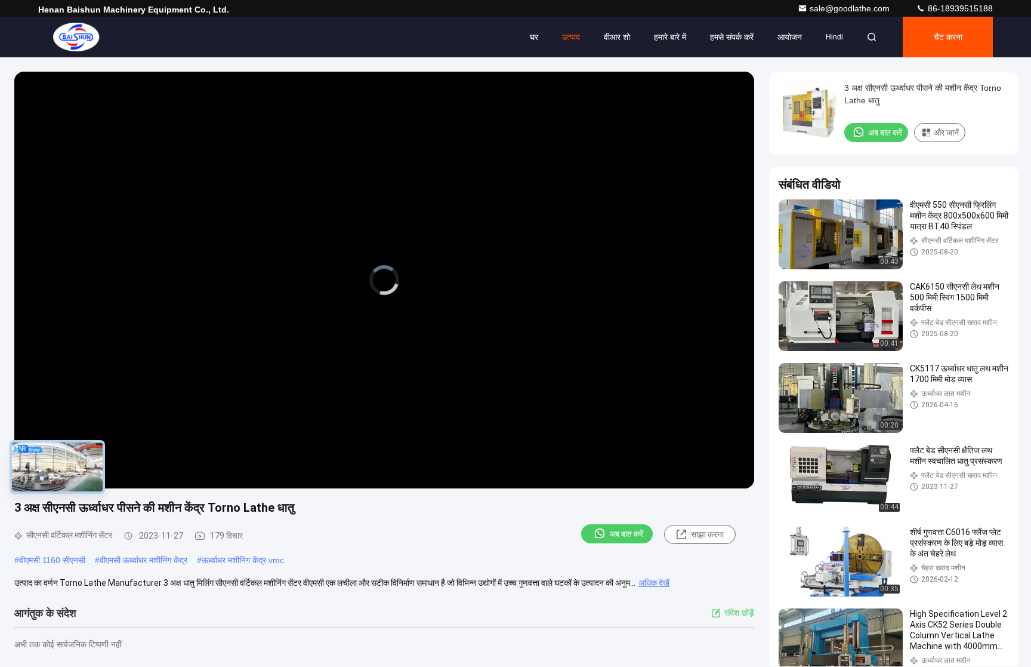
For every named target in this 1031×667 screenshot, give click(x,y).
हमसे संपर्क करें (732, 37)
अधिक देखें (653, 583)
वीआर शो (617, 37)
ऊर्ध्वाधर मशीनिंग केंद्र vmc (243, 560)
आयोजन (789, 37)
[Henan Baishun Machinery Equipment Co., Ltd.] (75, 37)
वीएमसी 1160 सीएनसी (52, 560)
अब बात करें (626, 534)
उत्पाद (571, 37)
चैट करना (948, 37)
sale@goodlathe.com (851, 8)
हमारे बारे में (670, 37)
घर (534, 37)
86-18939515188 (959, 8)
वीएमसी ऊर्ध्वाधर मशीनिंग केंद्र (143, 560)
